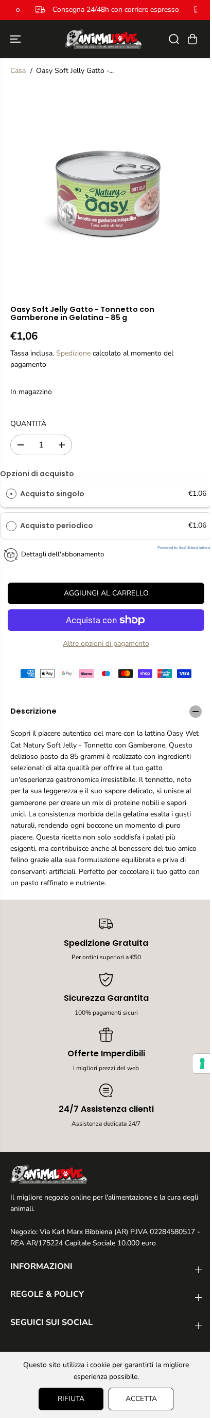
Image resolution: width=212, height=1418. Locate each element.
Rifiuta (71, 1399)
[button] (16, 39)
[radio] (11, 493)
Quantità (28, 423)
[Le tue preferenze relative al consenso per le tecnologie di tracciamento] (202, 1063)
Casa (18, 71)
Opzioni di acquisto (37, 474)
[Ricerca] (174, 39)
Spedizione (73, 353)
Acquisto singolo (52, 494)
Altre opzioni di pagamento (106, 643)
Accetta (141, 1399)
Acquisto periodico (57, 525)
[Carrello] (192, 39)
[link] (106, 1174)
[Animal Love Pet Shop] (103, 39)
